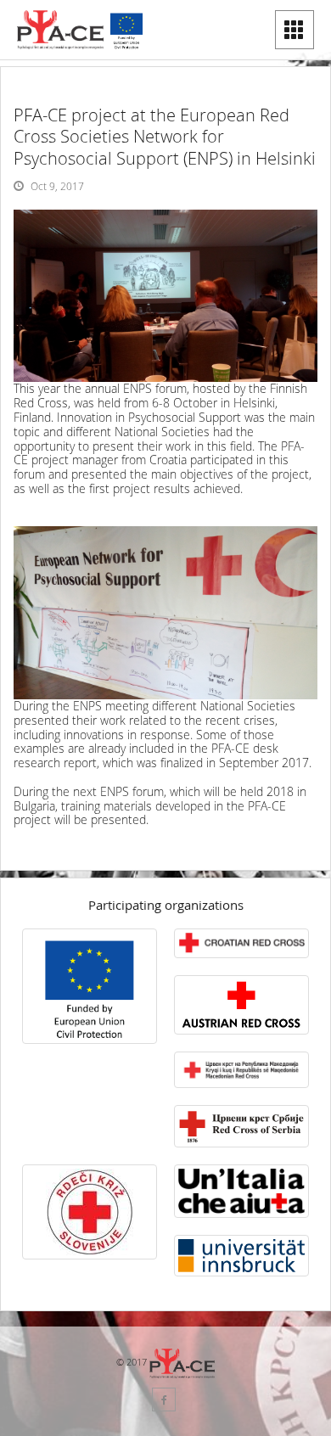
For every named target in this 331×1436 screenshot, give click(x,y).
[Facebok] (164, 1399)
